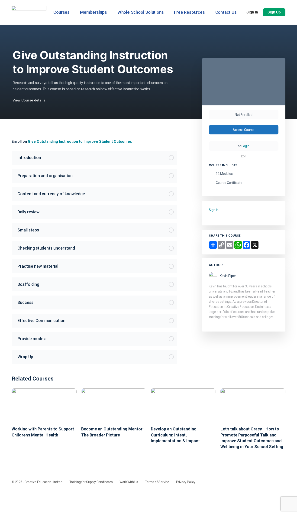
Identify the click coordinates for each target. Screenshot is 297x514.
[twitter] (282, 477)
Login (245, 146)
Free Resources (189, 12)
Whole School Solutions (140, 12)
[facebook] (266, 477)
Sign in (252, 12)
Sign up (274, 12)
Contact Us (226, 12)
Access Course (244, 130)
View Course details (29, 100)
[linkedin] (274, 477)
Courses (61, 12)
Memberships (93, 12)
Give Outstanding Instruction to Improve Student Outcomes (80, 141)
